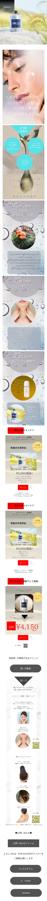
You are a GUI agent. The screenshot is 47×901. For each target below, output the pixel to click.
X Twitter (26, 881)
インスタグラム (25, 869)
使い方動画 (25, 668)
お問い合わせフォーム (23, 843)
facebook (26, 893)
